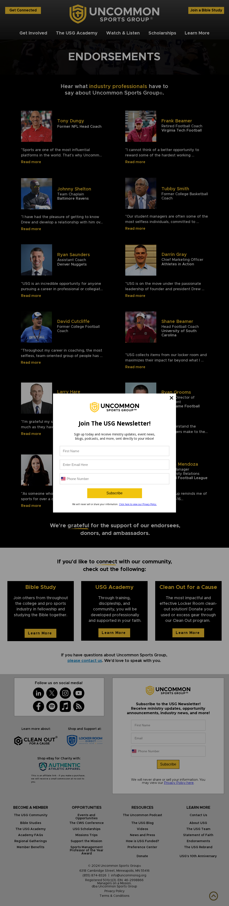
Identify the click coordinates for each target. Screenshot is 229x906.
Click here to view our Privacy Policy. (138, 504)
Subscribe (114, 493)
